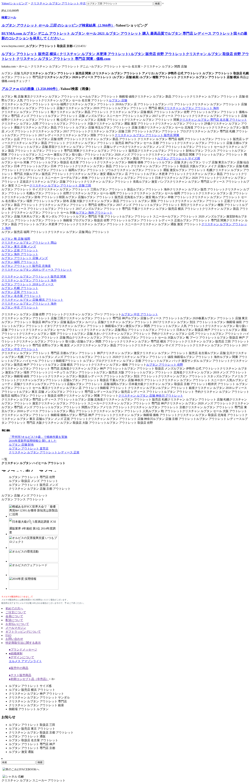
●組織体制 (15, 653)
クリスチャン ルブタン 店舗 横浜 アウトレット (32, 299)
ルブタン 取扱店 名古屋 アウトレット (33, 740)
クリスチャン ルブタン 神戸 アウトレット (36, 693)
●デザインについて (21, 657)
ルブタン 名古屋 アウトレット (21, 295)
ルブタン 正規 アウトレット (19, 250)
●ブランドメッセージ (23, 649)
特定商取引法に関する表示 (23, 642)
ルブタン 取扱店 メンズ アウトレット (33, 480)
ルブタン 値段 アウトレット (19, 262)
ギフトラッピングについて (23, 631)
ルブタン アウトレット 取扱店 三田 (32, 724)
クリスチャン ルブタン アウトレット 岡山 (29, 242)
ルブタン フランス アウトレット (22, 499)
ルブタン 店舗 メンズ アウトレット (24, 495)
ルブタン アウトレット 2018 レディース (27, 284)
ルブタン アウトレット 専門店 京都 (32, 748)
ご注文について (16, 612)
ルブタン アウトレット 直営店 (29, 448)
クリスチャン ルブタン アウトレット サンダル (39, 697)
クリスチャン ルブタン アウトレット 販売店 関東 (147, 135)
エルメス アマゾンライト (25, 661)
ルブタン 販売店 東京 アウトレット (32, 728)
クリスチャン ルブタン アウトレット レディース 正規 (44, 452)
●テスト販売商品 (20, 675)
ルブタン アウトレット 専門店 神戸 (32, 744)
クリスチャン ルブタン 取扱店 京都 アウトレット (41, 732)
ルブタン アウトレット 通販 (27, 736)
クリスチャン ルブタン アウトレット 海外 (191, 108)
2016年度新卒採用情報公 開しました (33, 440)
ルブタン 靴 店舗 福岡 (15, 238)
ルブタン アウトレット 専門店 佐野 (32, 477)
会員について (14, 616)
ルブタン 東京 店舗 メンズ (18, 246)
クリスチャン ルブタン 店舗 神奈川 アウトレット (150, 395)
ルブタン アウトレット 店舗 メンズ (24, 258)
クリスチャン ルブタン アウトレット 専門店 (38, 701)
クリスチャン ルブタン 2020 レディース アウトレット (36, 269)
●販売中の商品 (18, 668)
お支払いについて (17, 624)
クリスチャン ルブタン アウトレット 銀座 (36, 705)
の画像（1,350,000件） (30, 89)
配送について (14, 620)
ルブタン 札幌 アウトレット (19, 288)
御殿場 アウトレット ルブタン (29, 709)
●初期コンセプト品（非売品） (29, 679)
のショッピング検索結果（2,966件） (58, 25)
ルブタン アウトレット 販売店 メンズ (33, 484)
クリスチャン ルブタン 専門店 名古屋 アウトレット (213, 119)
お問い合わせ (14, 638)
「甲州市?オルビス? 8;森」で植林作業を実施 (38, 436)
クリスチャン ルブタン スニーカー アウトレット (33, 780)
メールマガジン (16, 627)
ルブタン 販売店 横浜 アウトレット (32, 689)
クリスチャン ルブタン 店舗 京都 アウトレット (40, 488)
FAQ (8, 635)
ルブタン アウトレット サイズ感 (178, 158)
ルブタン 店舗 (118, 100)
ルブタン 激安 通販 (21, 751)
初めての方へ (14, 608)
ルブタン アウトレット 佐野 (164, 364)
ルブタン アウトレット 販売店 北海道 (26, 265)
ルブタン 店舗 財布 (21, 444)
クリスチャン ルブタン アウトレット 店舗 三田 (60, 185)
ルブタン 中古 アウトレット (19, 307)
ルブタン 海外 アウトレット (94, 212)
